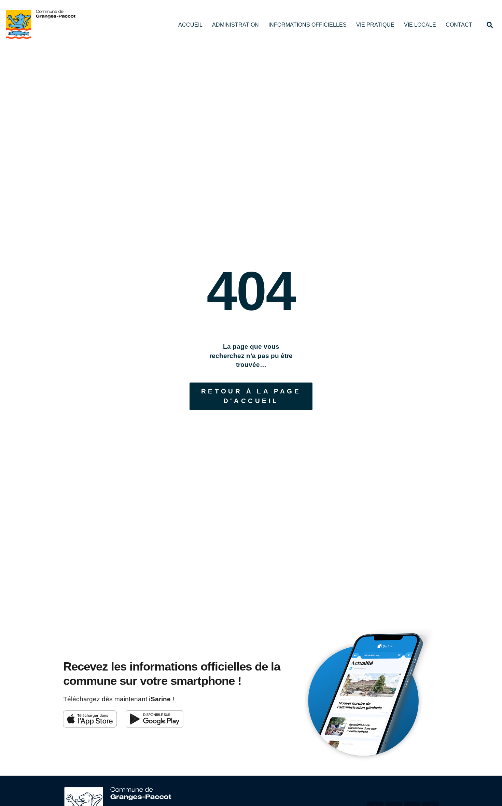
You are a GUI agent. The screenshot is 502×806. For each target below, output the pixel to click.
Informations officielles (307, 25)
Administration (235, 25)
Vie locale (420, 25)
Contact (459, 25)
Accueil (190, 25)
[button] (489, 24)
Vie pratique (375, 25)
